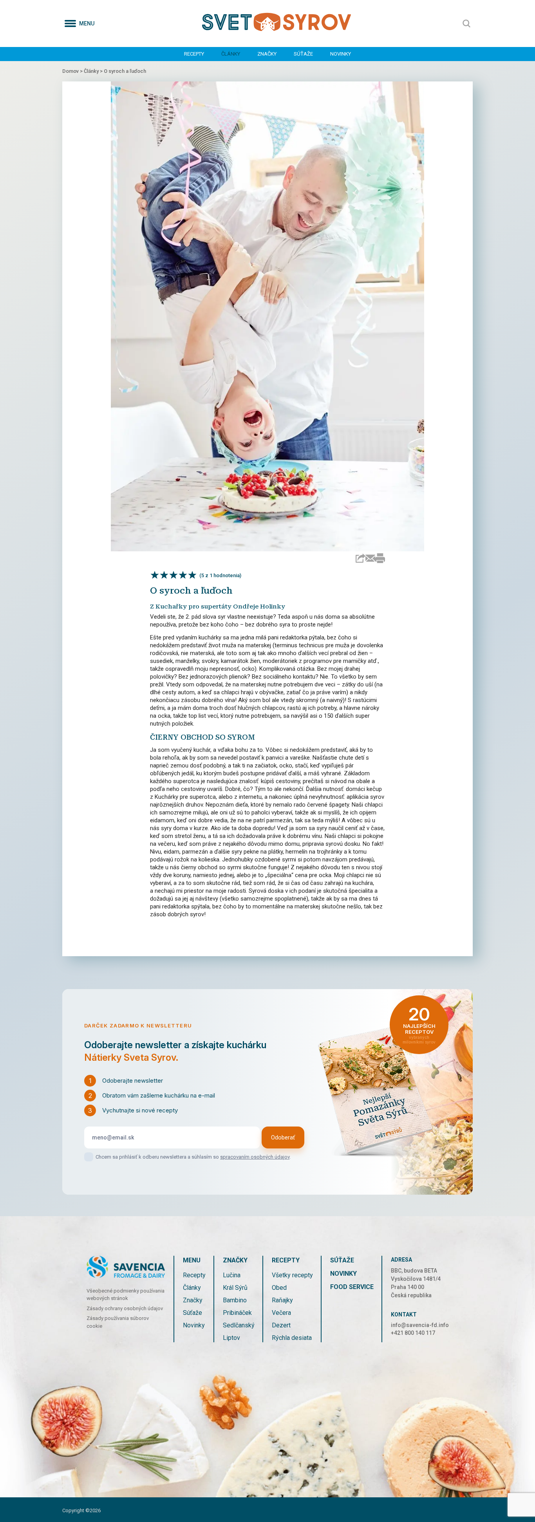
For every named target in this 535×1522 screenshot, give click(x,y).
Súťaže (303, 54)
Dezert (281, 1325)
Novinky (340, 54)
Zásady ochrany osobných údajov (125, 1308)
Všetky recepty (292, 1275)
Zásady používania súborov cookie (118, 1322)
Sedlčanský (239, 1325)
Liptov (231, 1337)
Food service (352, 1287)
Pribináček (237, 1312)
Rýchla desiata (292, 1337)
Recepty (194, 54)
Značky (267, 54)
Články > (94, 71)
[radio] (154, 575)
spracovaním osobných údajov (254, 1157)
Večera (281, 1312)
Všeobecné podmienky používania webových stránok (125, 1295)
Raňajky (282, 1300)
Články (230, 54)
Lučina (231, 1275)
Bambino (235, 1300)
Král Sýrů (235, 1287)
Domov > (73, 71)
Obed (279, 1287)
